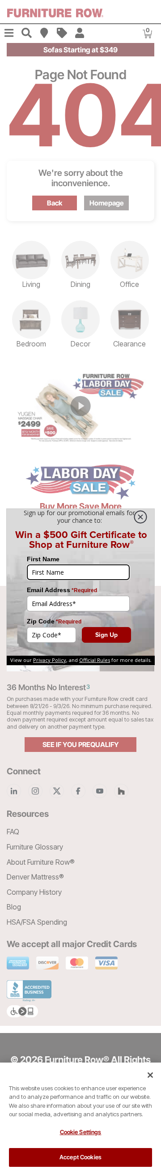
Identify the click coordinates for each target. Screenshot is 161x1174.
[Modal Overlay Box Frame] (80, 587)
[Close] (150, 1075)
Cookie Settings (81, 1132)
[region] (80, 1118)
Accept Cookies (80, 1157)
